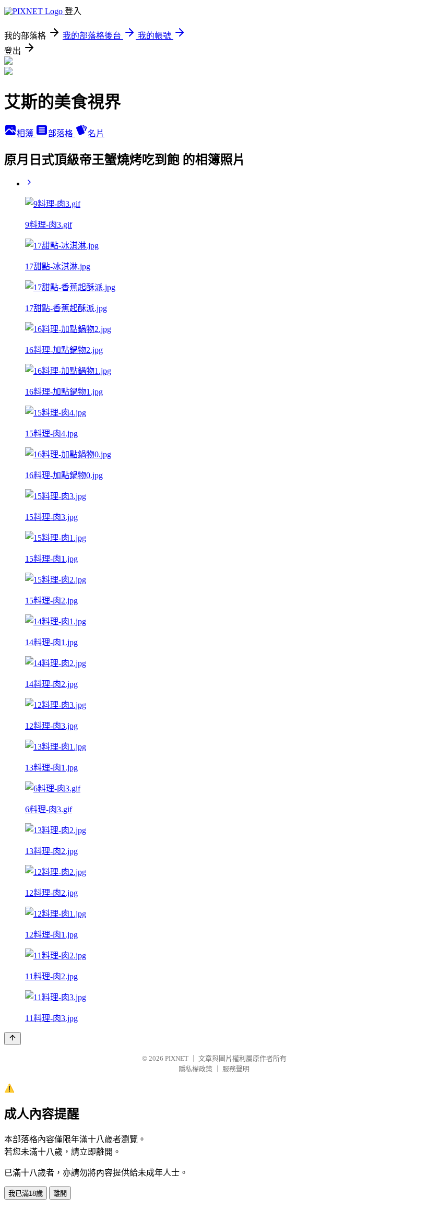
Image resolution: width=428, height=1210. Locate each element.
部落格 (61, 133)
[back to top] (12, 1038)
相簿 (26, 133)
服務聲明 (235, 1069)
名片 (96, 133)
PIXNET (176, 1058)
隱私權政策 (195, 1069)
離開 (60, 1193)
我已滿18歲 (25, 1193)
